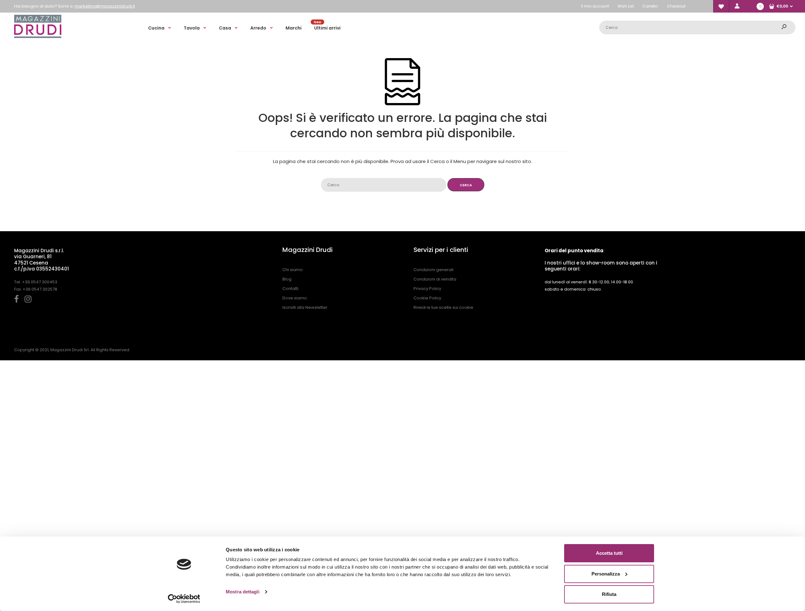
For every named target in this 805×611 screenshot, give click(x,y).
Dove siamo (294, 298)
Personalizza (605, 573)
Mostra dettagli (242, 591)
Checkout (676, 6)
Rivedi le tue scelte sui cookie (443, 307)
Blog (286, 279)
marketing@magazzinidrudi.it (105, 6)
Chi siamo (292, 270)
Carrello (650, 6)
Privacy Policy (427, 289)
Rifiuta (609, 594)
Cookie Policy (427, 298)
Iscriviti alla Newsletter (304, 307)
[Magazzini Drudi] (37, 37)
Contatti (290, 289)
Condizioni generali (433, 270)
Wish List (626, 6)
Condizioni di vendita (435, 279)
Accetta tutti (609, 553)
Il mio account (595, 6)
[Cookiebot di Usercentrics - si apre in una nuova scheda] (184, 598)
